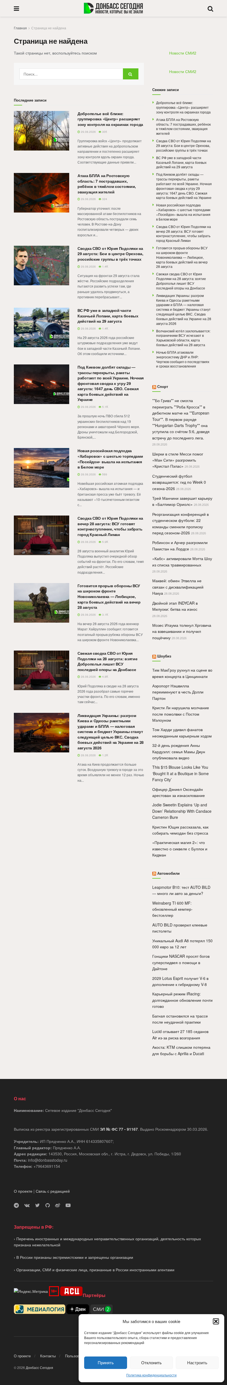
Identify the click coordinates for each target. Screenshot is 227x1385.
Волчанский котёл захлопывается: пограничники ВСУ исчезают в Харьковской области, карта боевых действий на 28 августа (183, 337)
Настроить (197, 1362)
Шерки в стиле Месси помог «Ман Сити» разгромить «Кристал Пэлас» (177, 460)
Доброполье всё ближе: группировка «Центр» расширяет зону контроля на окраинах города (110, 119)
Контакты (48, 1355)
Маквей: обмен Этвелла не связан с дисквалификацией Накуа (177, 587)
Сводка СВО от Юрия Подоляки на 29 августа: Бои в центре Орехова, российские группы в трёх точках (110, 253)
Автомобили (168, 873)
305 (104, 132)
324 (104, 199)
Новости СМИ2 (182, 53)
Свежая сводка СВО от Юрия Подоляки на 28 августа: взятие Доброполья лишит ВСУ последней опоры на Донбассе (108, 661)
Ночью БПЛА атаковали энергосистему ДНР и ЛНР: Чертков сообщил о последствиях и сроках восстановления (182, 359)
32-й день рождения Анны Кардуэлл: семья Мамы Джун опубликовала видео (178, 751)
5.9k (104, 542)
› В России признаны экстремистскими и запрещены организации (73, 1257)
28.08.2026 (88, 474)
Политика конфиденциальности (151, 1375)
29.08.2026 (88, 132)
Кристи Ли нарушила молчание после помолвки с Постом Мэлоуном (180, 714)
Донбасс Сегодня (39, 1367)
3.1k (104, 615)
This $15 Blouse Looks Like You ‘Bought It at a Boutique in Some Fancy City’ (180, 773)
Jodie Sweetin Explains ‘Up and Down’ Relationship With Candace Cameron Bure (181, 811)
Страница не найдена (48, 27)
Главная (20, 27)
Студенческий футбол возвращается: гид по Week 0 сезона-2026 (179, 482)
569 (104, 474)
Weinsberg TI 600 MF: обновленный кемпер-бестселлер (172, 909)
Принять (106, 1362)
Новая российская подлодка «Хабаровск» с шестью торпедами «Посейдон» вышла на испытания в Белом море (110, 459)
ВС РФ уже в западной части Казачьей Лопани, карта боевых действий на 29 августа (108, 315)
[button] (216, 1321)
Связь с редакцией (53, 1191)
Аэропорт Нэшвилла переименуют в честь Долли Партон (177, 692)
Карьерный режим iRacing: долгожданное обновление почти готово (182, 1000)
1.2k (104, 755)
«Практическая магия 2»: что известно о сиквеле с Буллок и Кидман (179, 849)
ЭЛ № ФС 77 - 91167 (119, 1129)
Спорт (162, 386)
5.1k (104, 407)
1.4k (104, 266)
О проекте (23, 1191)
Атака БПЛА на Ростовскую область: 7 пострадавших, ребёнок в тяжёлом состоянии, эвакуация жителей (107, 184)
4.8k (104, 677)
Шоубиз (164, 656)
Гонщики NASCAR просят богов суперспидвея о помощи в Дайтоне (181, 962)
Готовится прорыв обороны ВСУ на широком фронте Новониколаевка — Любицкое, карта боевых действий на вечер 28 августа (109, 596)
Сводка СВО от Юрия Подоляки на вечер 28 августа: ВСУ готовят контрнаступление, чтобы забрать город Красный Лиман (110, 526)
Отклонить (151, 1362)
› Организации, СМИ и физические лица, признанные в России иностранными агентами (94, 1269)
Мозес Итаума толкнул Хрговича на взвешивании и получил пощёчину (181, 631)
